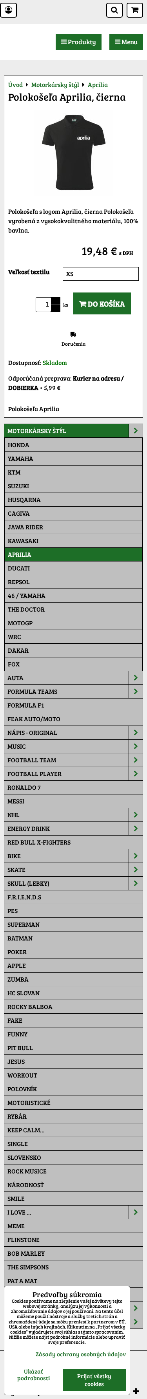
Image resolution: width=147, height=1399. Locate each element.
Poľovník (22, 1089)
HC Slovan (23, 993)
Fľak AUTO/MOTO (33, 719)
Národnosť (25, 1185)
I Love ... (19, 1212)
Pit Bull (20, 1047)
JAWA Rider (25, 527)
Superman (23, 924)
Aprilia (19, 554)
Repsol (19, 582)
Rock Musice (27, 1171)
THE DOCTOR (26, 609)
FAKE (14, 1020)
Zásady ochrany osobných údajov (81, 1354)
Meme (16, 1226)
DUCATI (19, 568)
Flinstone (23, 1239)
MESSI (15, 801)
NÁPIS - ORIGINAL (32, 732)
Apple (16, 965)
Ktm (14, 472)
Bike (14, 856)
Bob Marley (26, 1253)
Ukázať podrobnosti (33, 1374)
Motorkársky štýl (36, 430)
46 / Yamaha (26, 595)
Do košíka (105, 303)
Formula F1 (25, 705)
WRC (14, 636)
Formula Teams (32, 691)
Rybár (17, 1116)
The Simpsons (28, 1267)
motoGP (20, 623)
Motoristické (29, 1102)
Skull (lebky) (28, 883)
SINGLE (17, 1143)
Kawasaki (23, 540)
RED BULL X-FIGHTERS (39, 842)
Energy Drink (28, 828)
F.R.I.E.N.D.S (24, 897)
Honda (18, 444)
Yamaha (20, 458)
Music (16, 746)
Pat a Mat (22, 1280)
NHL (13, 815)
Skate (16, 869)
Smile (16, 1198)
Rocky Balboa (30, 1006)
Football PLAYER (34, 773)
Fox (14, 664)
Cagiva (19, 513)
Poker (17, 952)
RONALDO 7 (24, 787)
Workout (22, 1075)
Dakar (18, 650)
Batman (20, 938)
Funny (17, 1034)
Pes (12, 910)
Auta (15, 677)
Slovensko (24, 1157)
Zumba (18, 979)
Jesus (16, 1061)
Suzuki (18, 486)
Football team (31, 760)
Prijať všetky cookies (94, 1380)
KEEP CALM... (26, 1130)
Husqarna (24, 499)
